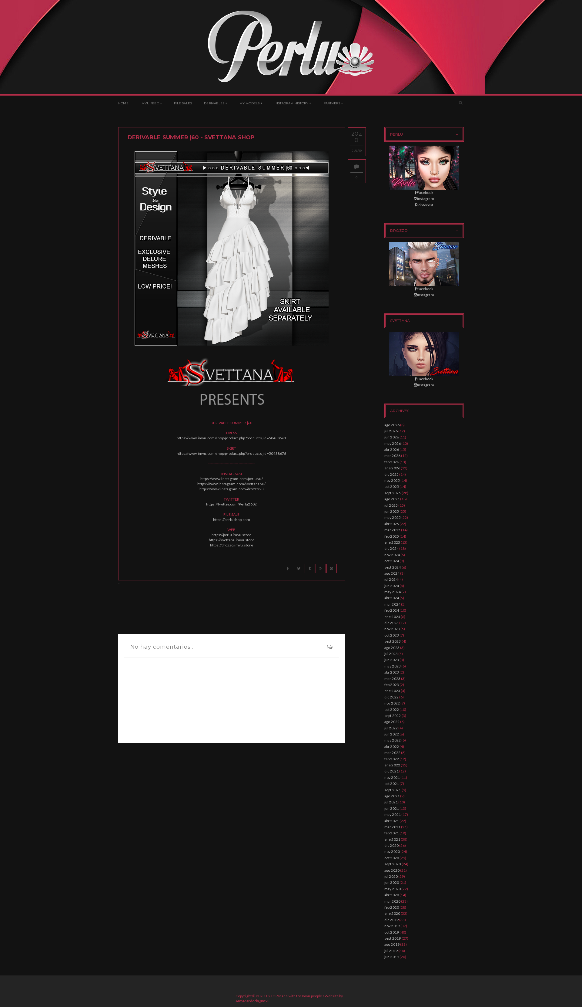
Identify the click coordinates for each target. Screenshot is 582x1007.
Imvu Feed (150, 103)
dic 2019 (391, 919)
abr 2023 (391, 672)
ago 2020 (392, 870)
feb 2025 (391, 536)
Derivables (214, 103)
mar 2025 (392, 530)
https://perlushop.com (231, 519)
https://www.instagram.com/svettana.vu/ (231, 484)
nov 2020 (392, 851)
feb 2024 (391, 610)
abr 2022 (391, 746)
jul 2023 (391, 653)
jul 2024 (391, 579)
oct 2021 (391, 783)
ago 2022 (392, 721)
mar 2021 (392, 827)
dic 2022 (391, 697)
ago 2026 (392, 425)
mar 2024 (392, 604)
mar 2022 (392, 752)
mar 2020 (392, 901)
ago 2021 (392, 796)
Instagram (425, 198)
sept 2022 (392, 715)
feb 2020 (391, 907)
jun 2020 (391, 882)
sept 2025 (392, 493)
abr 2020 (391, 895)
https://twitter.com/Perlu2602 (231, 504)
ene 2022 (392, 765)
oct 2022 (391, 709)
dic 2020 (391, 845)
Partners (331, 103)
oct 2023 (391, 635)
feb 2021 (391, 833)
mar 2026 (392, 455)
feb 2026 (391, 462)
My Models (249, 103)
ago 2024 (392, 573)
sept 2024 (392, 567)
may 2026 (392, 443)
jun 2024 (391, 585)
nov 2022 (392, 703)
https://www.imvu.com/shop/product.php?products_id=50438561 (231, 438)
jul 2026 (391, 431)
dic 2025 (391, 474)
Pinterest (425, 205)
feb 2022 (391, 759)
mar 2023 (392, 678)
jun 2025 (391, 511)
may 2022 (392, 740)
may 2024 (392, 592)
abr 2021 (391, 821)
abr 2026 (391, 449)
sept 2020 (392, 864)
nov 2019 (392, 926)
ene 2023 (392, 690)
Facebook (425, 192)
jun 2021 (391, 808)
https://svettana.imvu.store (231, 540)
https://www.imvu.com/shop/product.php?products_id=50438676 (231, 453)
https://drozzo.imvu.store (231, 545)
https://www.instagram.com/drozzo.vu (231, 489)
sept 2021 (392, 790)
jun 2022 (391, 734)
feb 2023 (391, 684)
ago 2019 (392, 944)
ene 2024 (392, 616)
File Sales (183, 103)
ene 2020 (392, 913)
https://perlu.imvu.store (232, 534)
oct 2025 (391, 486)
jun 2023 (391, 659)
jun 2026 (391, 437)
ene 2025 (392, 542)
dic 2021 (391, 771)
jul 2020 (391, 876)
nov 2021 (392, 777)
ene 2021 (392, 839)
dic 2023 (391, 622)
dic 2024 (391, 548)
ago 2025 (392, 499)
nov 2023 (392, 629)
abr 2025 (391, 524)
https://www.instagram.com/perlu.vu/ (231, 478)
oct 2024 (391, 561)
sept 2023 (392, 641)
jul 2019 (391, 950)
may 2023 (392, 666)
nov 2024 (392, 554)
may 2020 (392, 889)
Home (123, 103)
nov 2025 (392, 480)
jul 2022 (391, 728)
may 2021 (392, 814)
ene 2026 (392, 468)
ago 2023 (392, 647)
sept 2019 (392, 938)
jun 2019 (391, 957)
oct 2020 (391, 858)
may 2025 (392, 517)
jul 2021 (391, 802)
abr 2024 (391, 598)
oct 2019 (391, 932)
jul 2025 (391, 505)
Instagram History (291, 103)
